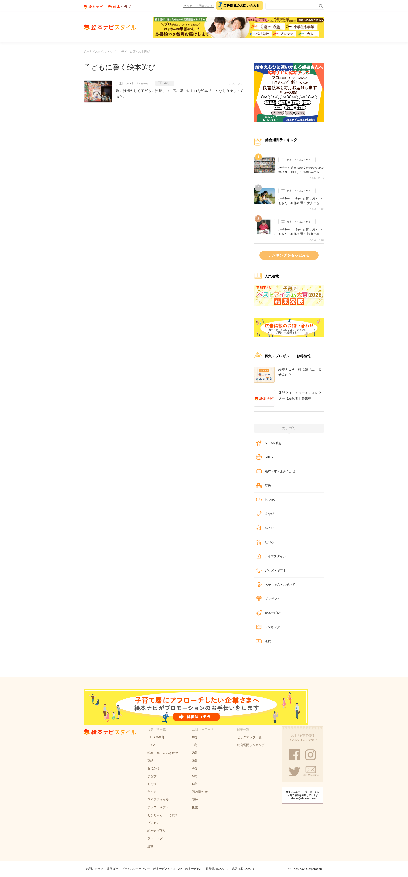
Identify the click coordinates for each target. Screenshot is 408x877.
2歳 (194, 753)
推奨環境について (217, 868)
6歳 (194, 784)
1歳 (194, 745)
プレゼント (272, 598)
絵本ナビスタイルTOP (167, 868)
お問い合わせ (94, 868)
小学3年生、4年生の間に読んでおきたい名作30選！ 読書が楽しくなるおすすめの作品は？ (300, 232)
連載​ (268, 641)
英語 (268, 485)
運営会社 (112, 868)
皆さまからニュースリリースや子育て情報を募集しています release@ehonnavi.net (302, 795)
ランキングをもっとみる (289, 255)
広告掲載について (243, 868)
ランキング (272, 627)
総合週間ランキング (251, 745)
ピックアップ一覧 (249, 737)
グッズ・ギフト (275, 570)
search (320, 5)
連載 (166, 83)
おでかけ (271, 499)
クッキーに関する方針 (198, 6)
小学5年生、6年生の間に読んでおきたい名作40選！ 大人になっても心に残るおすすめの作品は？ (301, 201)
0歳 (194, 737)
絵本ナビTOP (193, 868)
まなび (269, 514)
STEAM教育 (273, 443)
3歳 (194, 760)
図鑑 (195, 807)
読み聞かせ (200, 791)
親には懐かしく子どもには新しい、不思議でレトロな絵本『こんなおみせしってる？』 (179, 93)
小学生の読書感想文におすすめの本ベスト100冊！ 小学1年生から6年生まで (301, 170)
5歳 (194, 776)
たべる (269, 542)
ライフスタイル (275, 556)
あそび (269, 528)
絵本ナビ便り (274, 613)
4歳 (194, 768)
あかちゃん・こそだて (280, 584)
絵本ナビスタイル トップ (99, 51)
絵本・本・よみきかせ (136, 83)
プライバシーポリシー (136, 868)
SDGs (269, 457)
